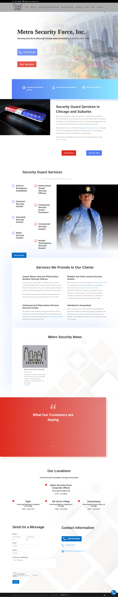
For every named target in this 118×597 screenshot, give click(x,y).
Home (26, 7)
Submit (16, 582)
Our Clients (79, 7)
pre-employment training (55, 316)
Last (27, 539)
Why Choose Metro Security (34, 369)
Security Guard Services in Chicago (48, 7)
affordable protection (91, 128)
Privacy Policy (54, 595)
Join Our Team (94, 153)
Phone (15, 550)
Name (15, 534)
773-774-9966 (61, 139)
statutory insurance (98, 282)
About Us (33, 7)
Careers (86, 7)
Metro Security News (67, 7)
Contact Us (100, 7)
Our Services (27, 64)
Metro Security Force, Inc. (51, 31)
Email (14, 543)
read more (27, 385)
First (13, 539)
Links (92, 7)
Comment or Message (20, 557)
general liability (86, 288)
